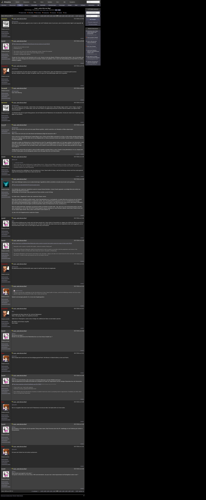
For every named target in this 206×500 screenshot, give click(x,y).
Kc (2, 179)
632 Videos (38, 12)
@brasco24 (14, 159)
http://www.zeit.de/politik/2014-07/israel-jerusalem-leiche (27, 184)
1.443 (41, 16)
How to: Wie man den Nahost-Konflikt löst (92, 43)
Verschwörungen (52, 5)
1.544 (60, 16)
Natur (76, 5)
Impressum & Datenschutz (6, 495)
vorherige (35, 16)
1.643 (72, 16)
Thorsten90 (4, 88)
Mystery (26, 5)
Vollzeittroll (4, 18)
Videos (41, 2)
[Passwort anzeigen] (98, 17)
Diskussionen (26, 2)
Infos (65, 12)
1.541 (51, 16)
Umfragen (83, 5)
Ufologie (70, 5)
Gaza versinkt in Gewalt (92, 38)
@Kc (13, 221)
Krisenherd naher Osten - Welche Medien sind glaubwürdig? (92, 33)
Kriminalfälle (34, 5)
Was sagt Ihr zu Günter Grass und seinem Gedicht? (93, 58)
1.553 (66, 16)
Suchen (60, 12)
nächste (80, 16)
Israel (47, 9)
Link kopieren (4, 35)
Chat (57, 2)
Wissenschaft (12, 5)
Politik (20, 5)
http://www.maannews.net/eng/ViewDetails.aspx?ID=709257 (27, 384)
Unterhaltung (91, 5)
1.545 (63, 16)
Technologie (62, 5)
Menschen (4, 5)
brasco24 (3, 125)
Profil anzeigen (5, 31)
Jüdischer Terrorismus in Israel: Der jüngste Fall (92, 63)
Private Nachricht (5, 33)
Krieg (41, 9)
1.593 (69, 16)
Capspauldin (4, 66)
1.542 (54, 16)
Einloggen (93, 19)
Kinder (44, 9)
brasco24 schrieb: (19, 162)
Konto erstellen (93, 24)
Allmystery (7, 2)
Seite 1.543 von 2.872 (6, 16)
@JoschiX (14, 132)
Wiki (64, 2)
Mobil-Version (20, 495)
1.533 (48, 16)
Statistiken (50, 2)
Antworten (53, 12)
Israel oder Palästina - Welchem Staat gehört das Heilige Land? (93, 52)
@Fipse (13, 333)
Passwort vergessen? (93, 22)
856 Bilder (31, 12)
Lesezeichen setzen (6, 36)
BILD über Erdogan (92, 47)
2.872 (77, 16)
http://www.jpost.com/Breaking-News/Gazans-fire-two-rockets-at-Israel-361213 (32, 44)
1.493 (44, 16)
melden (82, 38)
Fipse (2, 286)
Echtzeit (17, 2)
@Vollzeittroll (15, 68)
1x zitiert (77, 154)
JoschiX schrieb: (19, 290)
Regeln (14, 495)
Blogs (35, 2)
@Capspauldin (15, 91)
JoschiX (3, 41)
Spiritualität (42, 5)
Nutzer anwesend (93, 9)
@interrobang (15, 21)
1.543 (57, 16)
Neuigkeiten (72, 2)
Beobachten (46, 12)
